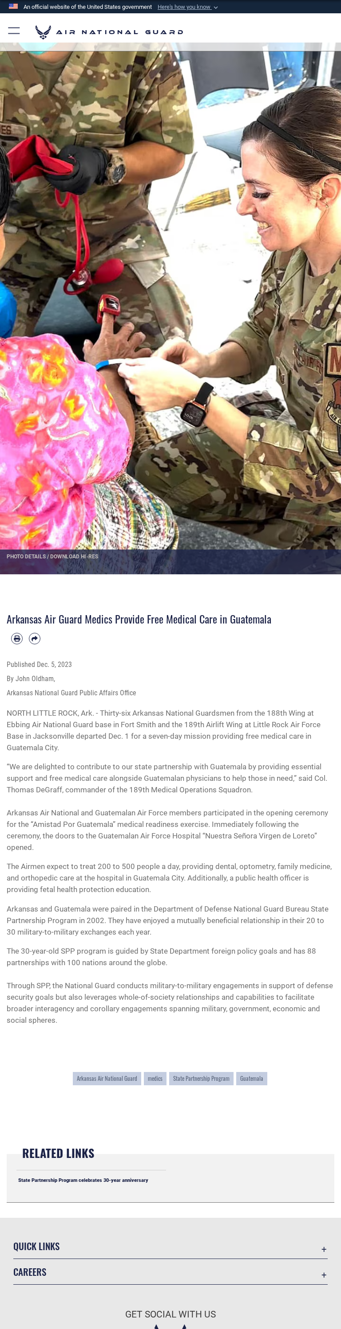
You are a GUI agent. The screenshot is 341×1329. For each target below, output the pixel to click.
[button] (189, 7)
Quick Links (36, 1246)
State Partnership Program (201, 1078)
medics (155, 1078)
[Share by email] (34, 638)
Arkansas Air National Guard (107, 1078)
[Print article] (17, 638)
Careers (29, 1271)
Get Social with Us (170, 1314)
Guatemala (251, 1078)
